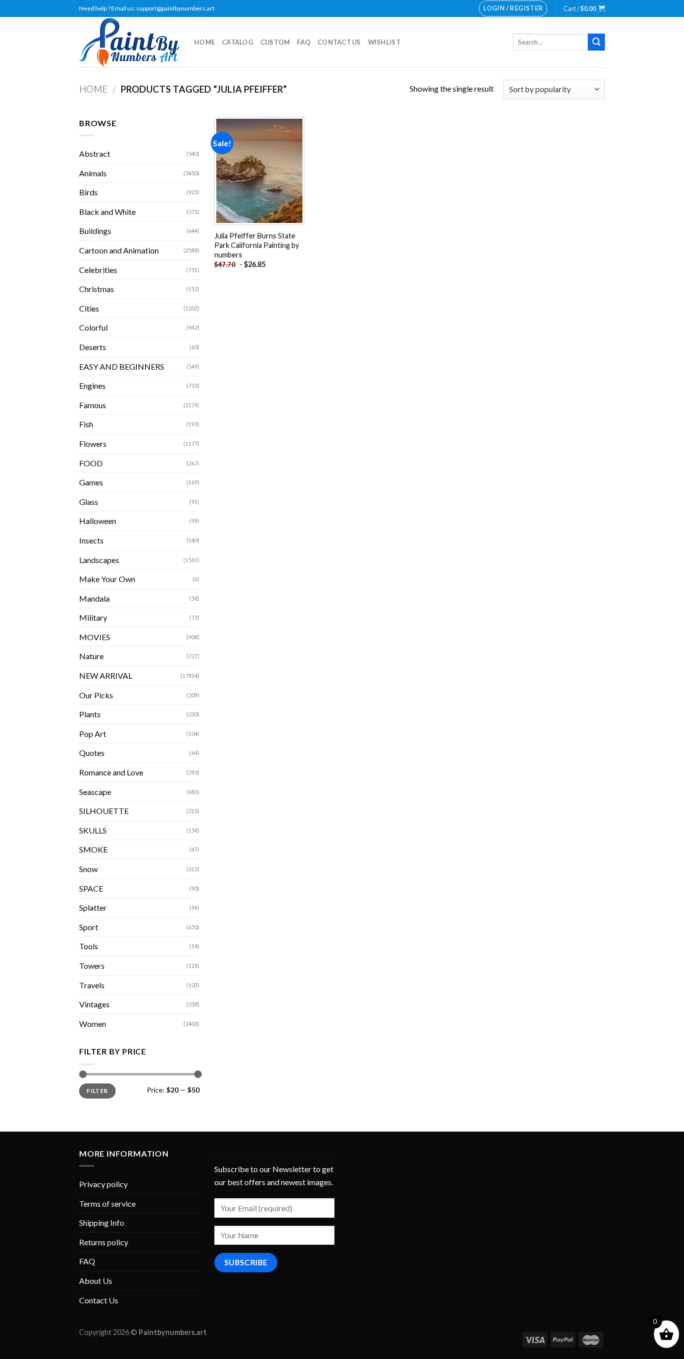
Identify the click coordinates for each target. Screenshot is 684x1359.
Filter (97, 1091)
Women (92, 1023)
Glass (88, 501)
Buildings (95, 230)
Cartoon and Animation (119, 250)
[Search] (596, 42)
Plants (90, 714)
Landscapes (99, 560)
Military (93, 617)
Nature (91, 656)
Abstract (94, 153)
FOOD (91, 463)
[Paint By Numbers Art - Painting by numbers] (129, 42)
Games (91, 482)
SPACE (91, 888)
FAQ (303, 42)
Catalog (237, 42)
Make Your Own (107, 579)
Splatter (93, 907)
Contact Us (339, 42)
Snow (88, 869)
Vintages (94, 1004)
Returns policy (103, 1242)
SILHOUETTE (104, 811)
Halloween (97, 520)
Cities (89, 308)
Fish (86, 424)
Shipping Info (101, 1222)
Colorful (93, 327)
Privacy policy (103, 1184)
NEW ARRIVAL (105, 675)
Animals (93, 173)
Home (204, 42)
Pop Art (92, 733)
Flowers (93, 443)
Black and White (107, 211)
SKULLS (93, 830)
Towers (92, 965)
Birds (88, 192)
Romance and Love (111, 772)
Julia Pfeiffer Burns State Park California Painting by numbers (256, 244)
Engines (92, 385)
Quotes (92, 752)
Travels (92, 985)
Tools (88, 946)
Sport (88, 927)
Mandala (94, 598)
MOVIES (94, 637)
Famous (92, 405)
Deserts (92, 347)
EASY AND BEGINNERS (121, 366)
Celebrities (98, 270)
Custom (275, 42)
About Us (95, 1280)
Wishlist (384, 42)
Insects (91, 540)
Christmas (96, 289)
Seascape (95, 791)
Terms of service (107, 1203)
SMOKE (93, 849)
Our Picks (96, 695)
